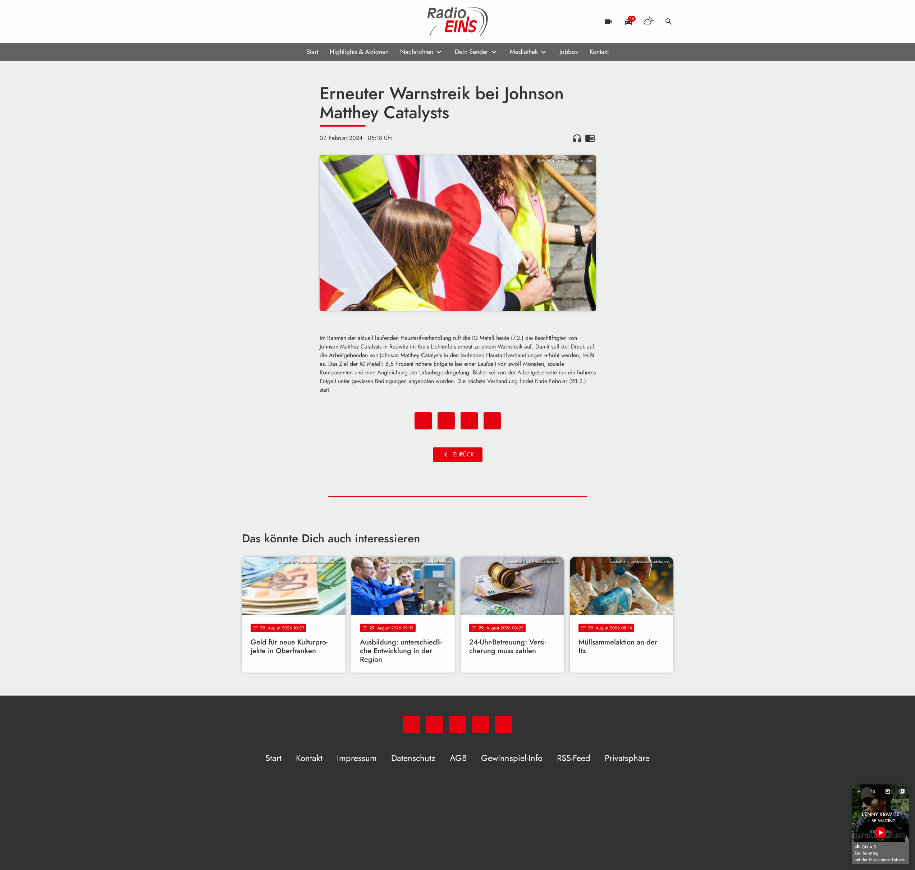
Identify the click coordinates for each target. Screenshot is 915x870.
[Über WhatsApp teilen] (469, 420)
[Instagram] (278, 21)
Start (312, 51)
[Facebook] (263, 21)
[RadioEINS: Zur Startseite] (458, 21)
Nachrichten (416, 51)
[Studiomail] (292, 21)
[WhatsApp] (249, 21)
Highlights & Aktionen (359, 51)
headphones (577, 138)
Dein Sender (471, 51)
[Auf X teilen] (446, 420)
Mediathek (524, 51)
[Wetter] (648, 21)
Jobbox (568, 51)
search (668, 21)
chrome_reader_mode (590, 138)
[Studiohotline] (306, 21)
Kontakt (599, 51)
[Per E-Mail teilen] (492, 420)
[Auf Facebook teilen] (423, 420)
